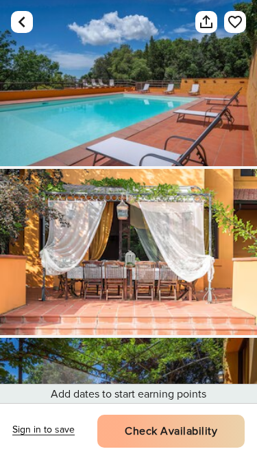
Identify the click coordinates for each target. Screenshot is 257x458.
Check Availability (171, 431)
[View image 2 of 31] (128, 252)
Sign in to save (43, 429)
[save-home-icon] (235, 22)
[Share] (206, 22)
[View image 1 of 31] (128, 83)
